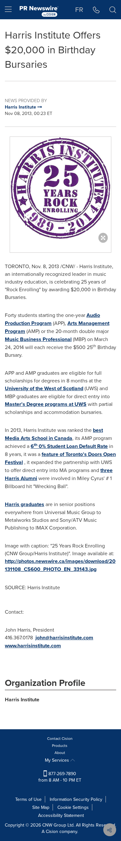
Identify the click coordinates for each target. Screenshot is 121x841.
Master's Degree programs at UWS (45, 404)
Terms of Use (28, 799)
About (60, 752)
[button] (60, 188)
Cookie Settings (73, 807)
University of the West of (44, 388)
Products (59, 745)
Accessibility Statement (61, 815)
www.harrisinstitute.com (33, 645)
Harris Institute (22, 699)
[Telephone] (96, 9)
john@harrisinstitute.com (64, 637)
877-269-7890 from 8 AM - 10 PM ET (59, 776)
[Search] (113, 9)
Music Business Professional (38, 339)
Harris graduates (24, 504)
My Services (57, 760)
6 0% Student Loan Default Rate (69, 446)
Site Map (40, 807)
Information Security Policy (76, 799)
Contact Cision (60, 738)
